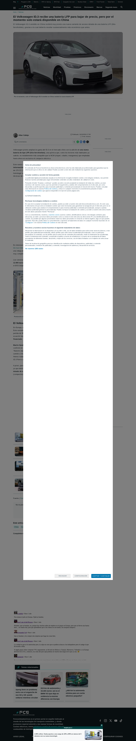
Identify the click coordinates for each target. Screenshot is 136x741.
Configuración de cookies (33, 191)
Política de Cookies (50, 189)
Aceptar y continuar (101, 576)
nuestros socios (54, 215)
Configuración (81, 576)
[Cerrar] (101, 725)
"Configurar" (29, 222)
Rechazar (63, 576)
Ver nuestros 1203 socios (34, 248)
